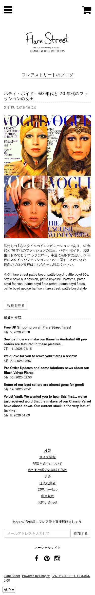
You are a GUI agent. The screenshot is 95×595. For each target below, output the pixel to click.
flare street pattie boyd (28, 274)
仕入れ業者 (47, 483)
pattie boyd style (74, 288)
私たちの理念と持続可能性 (47, 469)
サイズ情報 (47, 456)
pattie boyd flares (72, 283)
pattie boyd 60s (77, 274)
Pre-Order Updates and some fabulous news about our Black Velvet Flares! (46, 370)
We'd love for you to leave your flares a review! (40, 355)
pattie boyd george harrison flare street (32, 288)
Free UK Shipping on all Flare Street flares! (37, 327)
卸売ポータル (48, 489)
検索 (47, 450)
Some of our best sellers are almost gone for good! (44, 384)
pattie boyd (55, 274)
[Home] (47, 41)
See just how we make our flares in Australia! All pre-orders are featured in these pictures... (45, 341)
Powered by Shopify (36, 575)
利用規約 (47, 495)
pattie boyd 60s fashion (21, 278)
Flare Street (12, 575)
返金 (47, 476)
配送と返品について (47, 463)
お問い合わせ (48, 502)
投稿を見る (16, 305)
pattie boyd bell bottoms (57, 278)
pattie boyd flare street (41, 283)
